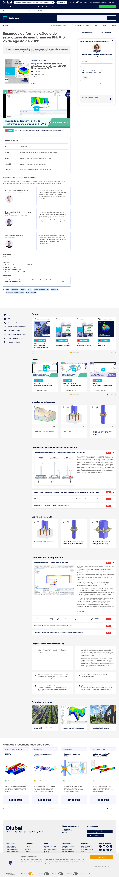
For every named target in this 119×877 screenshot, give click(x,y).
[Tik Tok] (107, 850)
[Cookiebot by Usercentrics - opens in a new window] (10, 874)
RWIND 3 (27, 852)
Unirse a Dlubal (105, 843)
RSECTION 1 (28, 850)
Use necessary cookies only (101, 866)
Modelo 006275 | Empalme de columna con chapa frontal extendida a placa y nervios (101, 543)
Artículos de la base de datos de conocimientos (54, 447)
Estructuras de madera (12, 851)
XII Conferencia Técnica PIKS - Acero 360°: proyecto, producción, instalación (41, 345)
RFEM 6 (29, 289)
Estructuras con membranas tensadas (15, 292)
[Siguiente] (115, 352)
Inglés (7, 289)
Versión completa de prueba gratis (86, 847)
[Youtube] (104, 846)
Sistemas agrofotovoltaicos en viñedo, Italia (43, 727)
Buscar (111, 18)
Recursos (34, 7)
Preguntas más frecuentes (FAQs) (48, 644)
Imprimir (88, 25)
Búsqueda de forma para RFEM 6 (41, 289)
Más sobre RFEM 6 (10, 267)
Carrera (54, 7)
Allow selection (101, 862)
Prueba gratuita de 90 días (107, 7)
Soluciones (5, 7)
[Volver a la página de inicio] (7, 2)
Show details (84, 873)
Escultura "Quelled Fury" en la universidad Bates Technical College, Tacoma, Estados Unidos (102, 728)
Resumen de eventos (68, 851)
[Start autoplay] (33, 352)
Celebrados (34, 60)
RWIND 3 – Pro (54, 289)
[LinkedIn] (100, 850)
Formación (41, 7)
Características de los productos (17, 334)
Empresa (48, 7)
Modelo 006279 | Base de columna (44, 542)
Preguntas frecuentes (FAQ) (15, 338)
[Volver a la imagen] (38, 407)
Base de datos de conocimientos (17, 326)
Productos (13, 7)
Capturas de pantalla (14, 330)
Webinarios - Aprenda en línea (30, 10)
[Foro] (100, 846)
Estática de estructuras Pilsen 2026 (105, 344)
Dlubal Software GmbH (71, 826)
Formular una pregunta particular (50, 850)
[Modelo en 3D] (34, 407)
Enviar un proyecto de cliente (87, 850)
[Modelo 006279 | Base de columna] (45, 529)
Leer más (81, 476)
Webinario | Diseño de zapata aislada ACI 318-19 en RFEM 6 (72, 384)
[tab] (71, 352)
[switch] (46, 873)
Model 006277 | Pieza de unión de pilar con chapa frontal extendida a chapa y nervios (73, 543)
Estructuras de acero (31, 292)
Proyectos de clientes (14, 342)
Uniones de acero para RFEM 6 (72, 755)
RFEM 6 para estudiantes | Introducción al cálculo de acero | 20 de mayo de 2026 (102, 384)
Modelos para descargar (15, 323)
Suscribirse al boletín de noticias (68, 847)
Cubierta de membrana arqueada (44, 431)
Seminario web (14, 289)
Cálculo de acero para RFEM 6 (43, 755)
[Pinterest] (104, 850)
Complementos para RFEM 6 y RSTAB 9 (16, 272)
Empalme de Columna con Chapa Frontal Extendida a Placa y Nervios (102, 432)
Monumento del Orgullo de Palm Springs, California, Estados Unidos (73, 727)
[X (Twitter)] (111, 846)
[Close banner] (116, 855)
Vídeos (10, 319)
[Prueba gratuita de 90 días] (73, 2)
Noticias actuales (67, 849)
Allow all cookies (101, 857)
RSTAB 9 (27, 848)
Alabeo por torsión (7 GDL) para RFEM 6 (101, 755)
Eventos (10, 315)
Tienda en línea (83, 2)
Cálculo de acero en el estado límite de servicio (63, 344)
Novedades (27, 7)
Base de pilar (67, 431)
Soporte (20, 7)
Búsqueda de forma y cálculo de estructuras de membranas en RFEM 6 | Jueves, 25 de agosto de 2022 (39, 130)
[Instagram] (111, 850)
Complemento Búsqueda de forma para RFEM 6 (18, 265)
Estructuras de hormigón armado (11, 847)
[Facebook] (107, 846)
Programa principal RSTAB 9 (13, 269)
